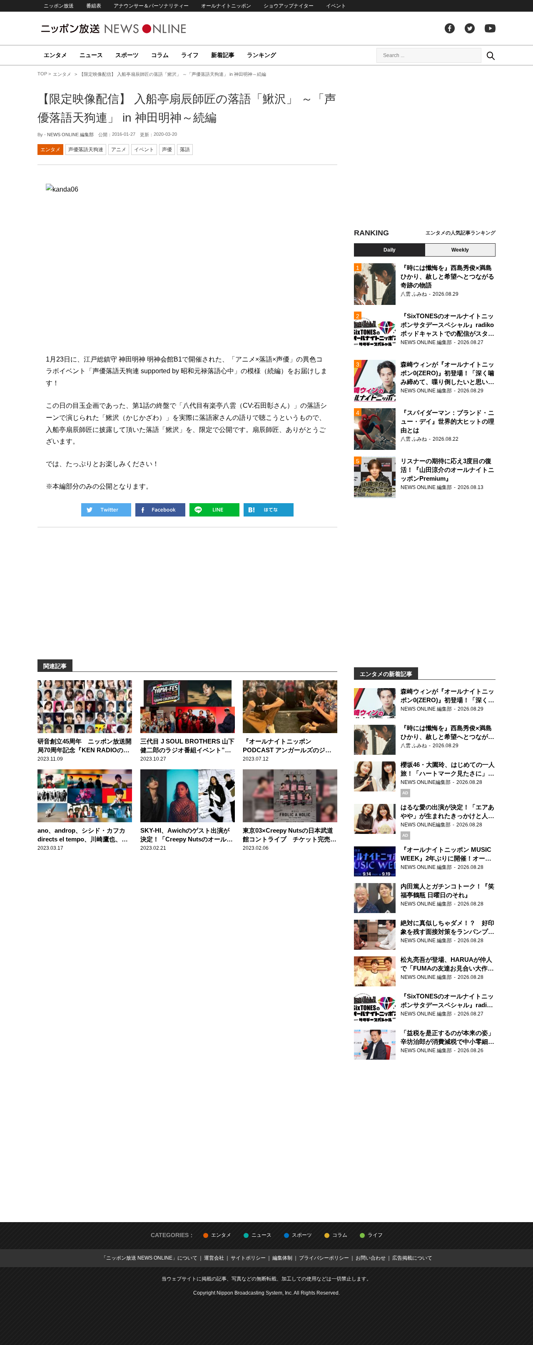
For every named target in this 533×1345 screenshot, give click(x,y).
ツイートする (106, 510)
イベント (336, 6)
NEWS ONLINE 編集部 (70, 134)
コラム (160, 55)
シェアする (160, 510)
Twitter (470, 28)
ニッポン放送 (59, 6)
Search (491, 55)
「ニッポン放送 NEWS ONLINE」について (149, 1258)
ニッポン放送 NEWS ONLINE (129, 28)
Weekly (460, 250)
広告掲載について (412, 1258)
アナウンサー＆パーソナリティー (151, 6)
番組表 (93, 6)
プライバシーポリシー (324, 1258)
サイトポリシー (248, 1258)
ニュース (91, 55)
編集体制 (282, 1258)
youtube (490, 28)
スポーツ (127, 55)
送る (214, 510)
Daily (390, 250)
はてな (269, 510)
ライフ (190, 55)
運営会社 (214, 1258)
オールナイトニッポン (226, 6)
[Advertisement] (425, 148)
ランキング (261, 55)
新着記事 (222, 55)
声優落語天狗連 (85, 149)
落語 (185, 149)
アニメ (118, 149)
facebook (450, 28)
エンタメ (55, 55)
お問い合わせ (371, 1258)
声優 (167, 149)
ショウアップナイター (289, 6)
